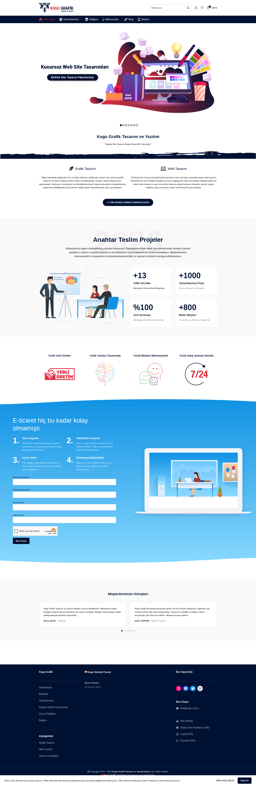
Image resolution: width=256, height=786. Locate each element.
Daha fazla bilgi (225, 780)
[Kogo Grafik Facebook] (185, 688)
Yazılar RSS (186, 734)
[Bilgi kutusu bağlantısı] (150, 280)
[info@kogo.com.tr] (200, 688)
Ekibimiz (43, 694)
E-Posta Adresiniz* (21, 490)
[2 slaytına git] (125, 631)
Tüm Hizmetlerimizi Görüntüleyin (129, 202)
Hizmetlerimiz (46, 700)
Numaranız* (18, 502)
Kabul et (245, 780)
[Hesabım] (196, 8)
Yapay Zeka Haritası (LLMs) (194, 727)
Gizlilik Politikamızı (150, 780)
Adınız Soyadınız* (21, 477)
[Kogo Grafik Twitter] (193, 688)
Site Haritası (186, 721)
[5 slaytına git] (134, 631)
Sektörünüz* (18, 515)
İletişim (43, 720)
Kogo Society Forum (99, 672)
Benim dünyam (92, 683)
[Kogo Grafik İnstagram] (178, 688)
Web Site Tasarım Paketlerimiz (72, 77)
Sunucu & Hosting (48, 756)
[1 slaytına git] (122, 631)
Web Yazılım (45, 749)
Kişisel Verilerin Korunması (53, 707)
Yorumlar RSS (187, 740)
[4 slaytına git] (131, 631)
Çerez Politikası (47, 714)
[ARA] (188, 7)
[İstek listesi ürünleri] (202, 8)
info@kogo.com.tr (189, 708)
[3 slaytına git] (128, 631)
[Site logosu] (56, 7)
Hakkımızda (45, 687)
